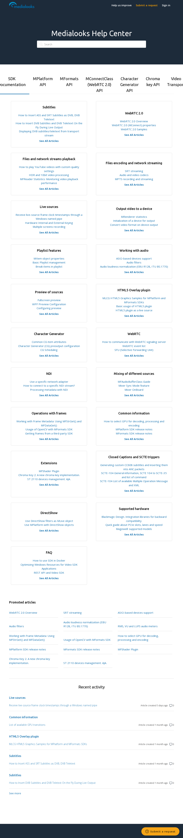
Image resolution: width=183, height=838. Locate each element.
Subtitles (15, 756)
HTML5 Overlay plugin (24, 736)
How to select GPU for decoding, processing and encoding (138, 638)
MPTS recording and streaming (134, 179)
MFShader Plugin (49, 471)
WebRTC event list (133, 346)
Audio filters (134, 262)
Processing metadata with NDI (49, 389)
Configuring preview (49, 308)
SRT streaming (134, 171)
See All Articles (49, 141)
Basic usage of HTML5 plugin (134, 306)
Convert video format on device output (134, 225)
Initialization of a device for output (134, 220)
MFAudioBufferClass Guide (134, 381)
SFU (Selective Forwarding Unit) (134, 350)
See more (15, 793)
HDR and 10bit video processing (49, 175)
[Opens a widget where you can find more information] (160, 831)
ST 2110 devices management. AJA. (49, 479)
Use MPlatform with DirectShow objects (49, 525)
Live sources (17, 697)
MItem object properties (49, 258)
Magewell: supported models (134, 529)
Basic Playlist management (49, 262)
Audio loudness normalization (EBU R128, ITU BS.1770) (134, 266)
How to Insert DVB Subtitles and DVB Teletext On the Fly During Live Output (52, 782)
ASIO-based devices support (134, 258)
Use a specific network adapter (49, 381)
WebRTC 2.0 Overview (134, 121)
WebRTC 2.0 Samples (134, 129)
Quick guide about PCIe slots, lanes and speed (133, 525)
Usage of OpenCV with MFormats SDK (49, 429)
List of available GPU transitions (27, 724)
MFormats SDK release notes (134, 433)
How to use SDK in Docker (49, 560)
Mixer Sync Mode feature (133, 385)
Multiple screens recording (49, 226)
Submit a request (147, 5)
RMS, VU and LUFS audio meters (138, 626)
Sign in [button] (166, 5)
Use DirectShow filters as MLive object (49, 521)
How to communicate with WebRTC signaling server (134, 342)
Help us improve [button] (122, 5)
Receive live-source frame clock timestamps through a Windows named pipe (53, 705)
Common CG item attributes (49, 342)
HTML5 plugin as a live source (134, 310)
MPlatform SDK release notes (134, 429)
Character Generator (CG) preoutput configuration (49, 346)
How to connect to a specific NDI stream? (49, 385)
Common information (23, 717)
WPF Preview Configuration (49, 304)
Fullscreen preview (49, 300)
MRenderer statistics (134, 216)
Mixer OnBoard (134, 389)
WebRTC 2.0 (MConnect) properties (134, 125)
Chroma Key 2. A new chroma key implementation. (49, 475)
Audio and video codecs (134, 175)
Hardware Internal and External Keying (49, 223)
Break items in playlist (49, 266)
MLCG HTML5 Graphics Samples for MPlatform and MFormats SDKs (48, 744)
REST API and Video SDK (49, 572)
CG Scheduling (49, 350)
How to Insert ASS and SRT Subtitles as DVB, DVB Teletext (42, 763)
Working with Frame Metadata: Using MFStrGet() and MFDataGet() (32, 638)
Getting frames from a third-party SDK (49, 433)
